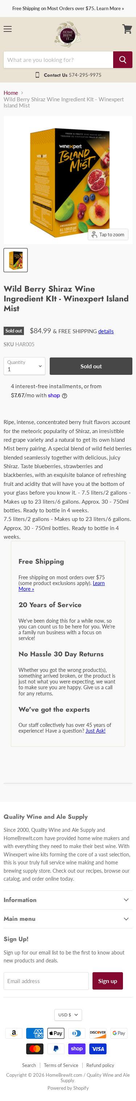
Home (11, 93)
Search (29, 1065)
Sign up (107, 980)
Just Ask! (96, 731)
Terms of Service (61, 1065)
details (106, 331)
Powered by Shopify (68, 1088)
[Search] (122, 59)
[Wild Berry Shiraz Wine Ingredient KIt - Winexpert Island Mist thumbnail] (15, 260)
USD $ (64, 1014)
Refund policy (100, 1065)
